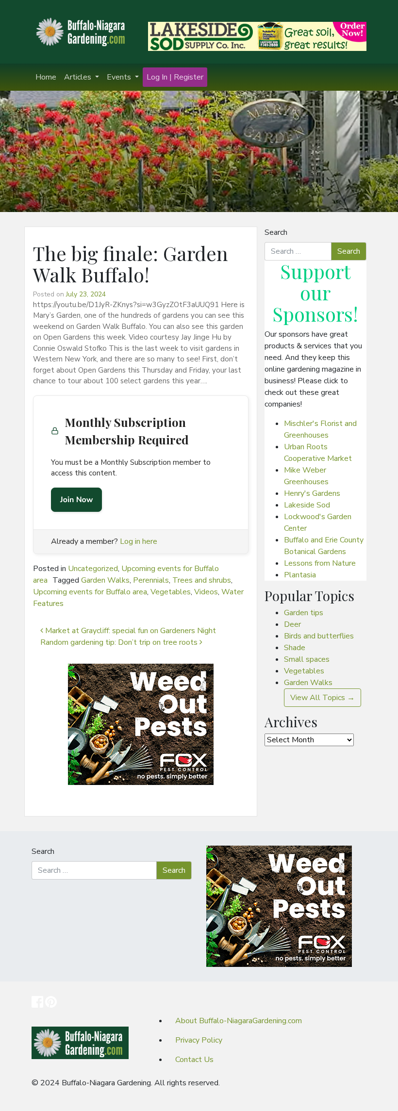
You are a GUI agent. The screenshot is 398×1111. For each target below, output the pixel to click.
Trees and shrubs (201, 580)
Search (276, 232)
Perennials (151, 580)
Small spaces (307, 659)
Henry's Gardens (312, 493)
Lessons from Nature (320, 563)
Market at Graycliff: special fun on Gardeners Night (129, 630)
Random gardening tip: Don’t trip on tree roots (119, 642)
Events (120, 77)
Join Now (76, 499)
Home (45, 77)
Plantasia (300, 575)
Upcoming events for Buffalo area (90, 592)
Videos (206, 592)
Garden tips (303, 612)
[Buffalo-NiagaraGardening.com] (82, 31)
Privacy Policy (198, 1040)
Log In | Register (175, 77)
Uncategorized (93, 568)
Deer (292, 624)
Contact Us (194, 1059)
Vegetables (170, 592)
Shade (294, 647)
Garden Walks (105, 580)
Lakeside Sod (307, 505)
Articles (78, 77)
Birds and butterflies (319, 636)
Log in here (138, 541)
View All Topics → (322, 697)
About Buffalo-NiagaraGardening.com (238, 1020)
